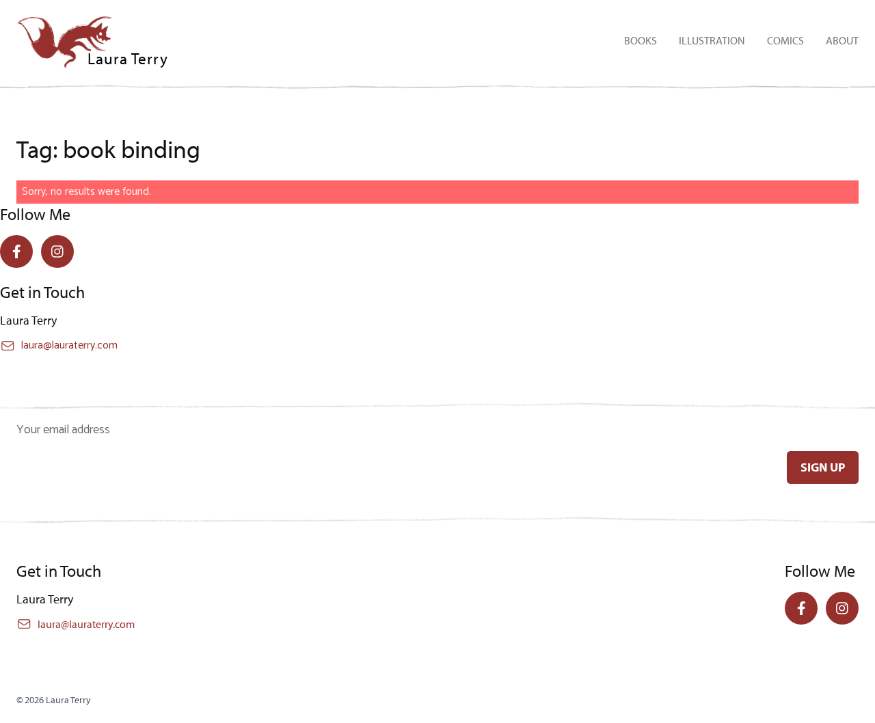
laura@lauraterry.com (69, 346)
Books (640, 40)
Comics (785, 40)
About (842, 40)
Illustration (712, 40)
